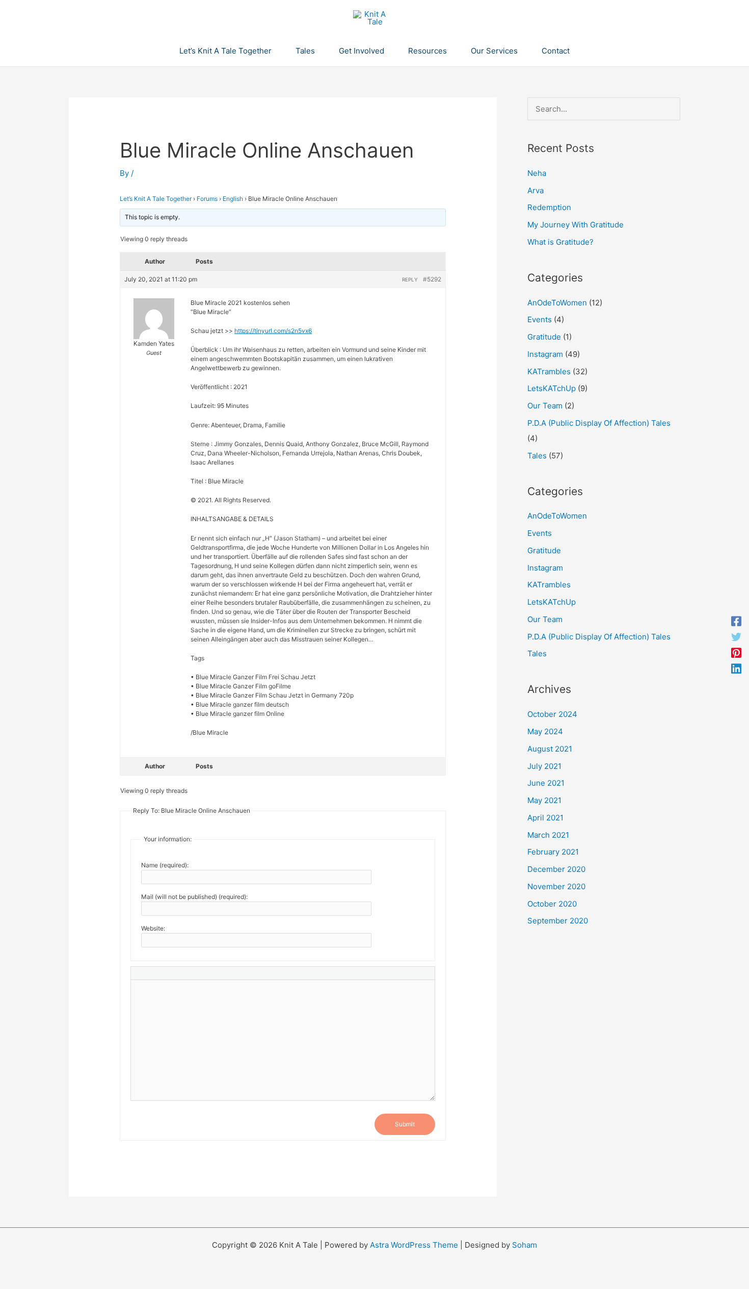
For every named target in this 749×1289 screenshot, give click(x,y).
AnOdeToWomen (557, 302)
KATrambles (549, 371)
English (233, 198)
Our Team (545, 405)
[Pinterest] (736, 652)
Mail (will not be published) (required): (194, 896)
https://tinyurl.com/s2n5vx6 (273, 330)
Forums (207, 198)
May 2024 (545, 731)
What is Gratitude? (560, 242)
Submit (405, 1124)
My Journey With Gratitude (575, 224)
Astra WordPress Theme (414, 1245)
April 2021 (545, 817)
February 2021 (553, 852)
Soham (524, 1245)
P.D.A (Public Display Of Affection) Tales (599, 423)
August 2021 (549, 749)
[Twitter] (736, 636)
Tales (537, 455)
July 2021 (544, 766)
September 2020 (557, 920)
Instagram (545, 354)
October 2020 (552, 904)
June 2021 (546, 783)
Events (539, 319)
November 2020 (556, 886)
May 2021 (544, 800)
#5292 (432, 279)
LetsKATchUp (551, 388)
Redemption (549, 207)
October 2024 (552, 714)
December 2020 (556, 869)
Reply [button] (410, 279)
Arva (535, 190)
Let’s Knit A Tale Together (156, 198)
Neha (536, 173)
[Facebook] (736, 620)
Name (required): (165, 865)
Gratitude (544, 337)
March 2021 (548, 835)
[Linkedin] (736, 668)
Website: (153, 928)
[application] (276, 51)
